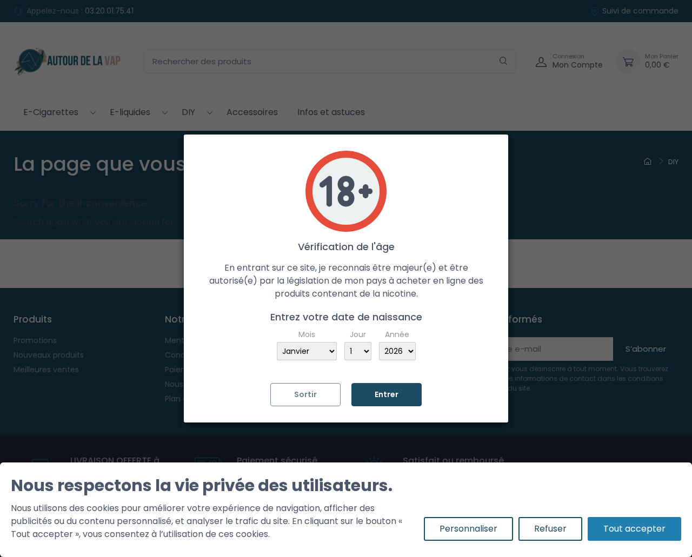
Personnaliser (468, 528)
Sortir (305, 394)
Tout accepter (634, 528)
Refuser (550, 528)
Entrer (386, 394)
